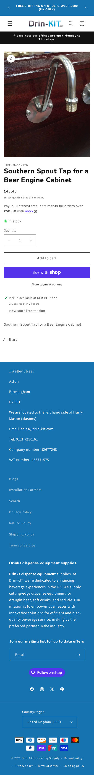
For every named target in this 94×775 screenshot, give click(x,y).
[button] (10, 23)
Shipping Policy (21, 534)
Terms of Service (22, 545)
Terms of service (48, 765)
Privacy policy (24, 765)
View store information (27, 310)
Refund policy (73, 758)
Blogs (13, 478)
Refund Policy (20, 523)
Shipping (9, 197)
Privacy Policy (20, 512)
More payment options (47, 284)
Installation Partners (25, 489)
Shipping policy (74, 765)
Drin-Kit (27, 758)
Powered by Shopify (46, 758)
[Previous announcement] (9, 8)
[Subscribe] (78, 655)
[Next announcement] (85, 8)
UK (59, 586)
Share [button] (13, 339)
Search (14, 500)
